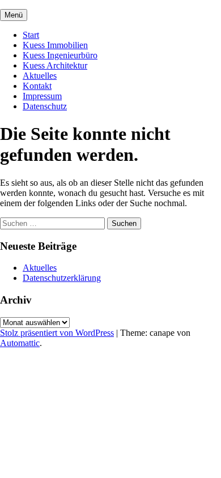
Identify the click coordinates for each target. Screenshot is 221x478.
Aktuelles (40, 75)
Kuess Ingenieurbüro (60, 55)
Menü (14, 15)
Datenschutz (45, 106)
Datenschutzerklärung (62, 278)
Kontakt (37, 86)
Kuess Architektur (55, 65)
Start (31, 35)
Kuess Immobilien (55, 45)
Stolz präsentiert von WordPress (57, 333)
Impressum (42, 96)
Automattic (20, 343)
